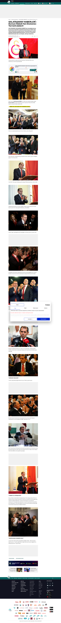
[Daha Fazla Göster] (37, 36)
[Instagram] (52, 583)
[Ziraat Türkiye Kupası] (50, 3)
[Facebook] (48, 583)
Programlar (32, 581)
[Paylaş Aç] (51, 3)
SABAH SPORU (32, 582)
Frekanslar (20, 578)
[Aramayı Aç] (53, 578)
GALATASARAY (22, 3)
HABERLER (13, 585)
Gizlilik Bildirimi (31, 578)
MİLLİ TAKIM (40, 585)
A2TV (39, 596)
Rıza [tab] (15, 308)
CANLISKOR (12, 1)
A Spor (9, 19)
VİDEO (41, 3)
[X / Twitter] (50, 583)
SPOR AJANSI (32, 585)
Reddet (17, 304)
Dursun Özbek (11, 102)
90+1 (30, 595)
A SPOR (40, 592)
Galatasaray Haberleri (14, 19)
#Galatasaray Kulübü (19, 558)
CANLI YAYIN (45, 3)
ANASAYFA (13, 581)
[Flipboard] (50, 585)
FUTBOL (32, 3)
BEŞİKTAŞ (12, 3)
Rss (12, 578)
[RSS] (48, 588)
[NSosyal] (52, 585)
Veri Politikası (24, 578)
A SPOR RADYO (14, 584)
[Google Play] (29, 563)
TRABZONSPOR (27, 3)
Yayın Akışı (15, 578)
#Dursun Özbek (11, 558)
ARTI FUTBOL (32, 594)
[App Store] (22, 563)
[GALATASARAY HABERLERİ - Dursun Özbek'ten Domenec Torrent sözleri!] (23, 48)
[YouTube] (48, 585)
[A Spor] (8, 2)
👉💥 (19, 106)
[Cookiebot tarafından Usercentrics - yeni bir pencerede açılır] (46, 305)
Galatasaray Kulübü (18, 101)
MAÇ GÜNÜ (31, 592)
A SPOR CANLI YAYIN (15, 582)
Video (40, 581)
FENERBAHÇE (17, 3)
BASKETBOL (36, 3)
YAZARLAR (13, 588)
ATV (39, 595)
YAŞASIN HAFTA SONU (33, 591)
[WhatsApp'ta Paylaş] (35, 36)
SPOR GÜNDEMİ (32, 584)
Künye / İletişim (37, 578)
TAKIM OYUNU (32, 588)
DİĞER (40, 588)
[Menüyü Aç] (53, 3)
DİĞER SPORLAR (23, 591)
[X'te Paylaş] (32, 36)
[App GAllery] (35, 563)
